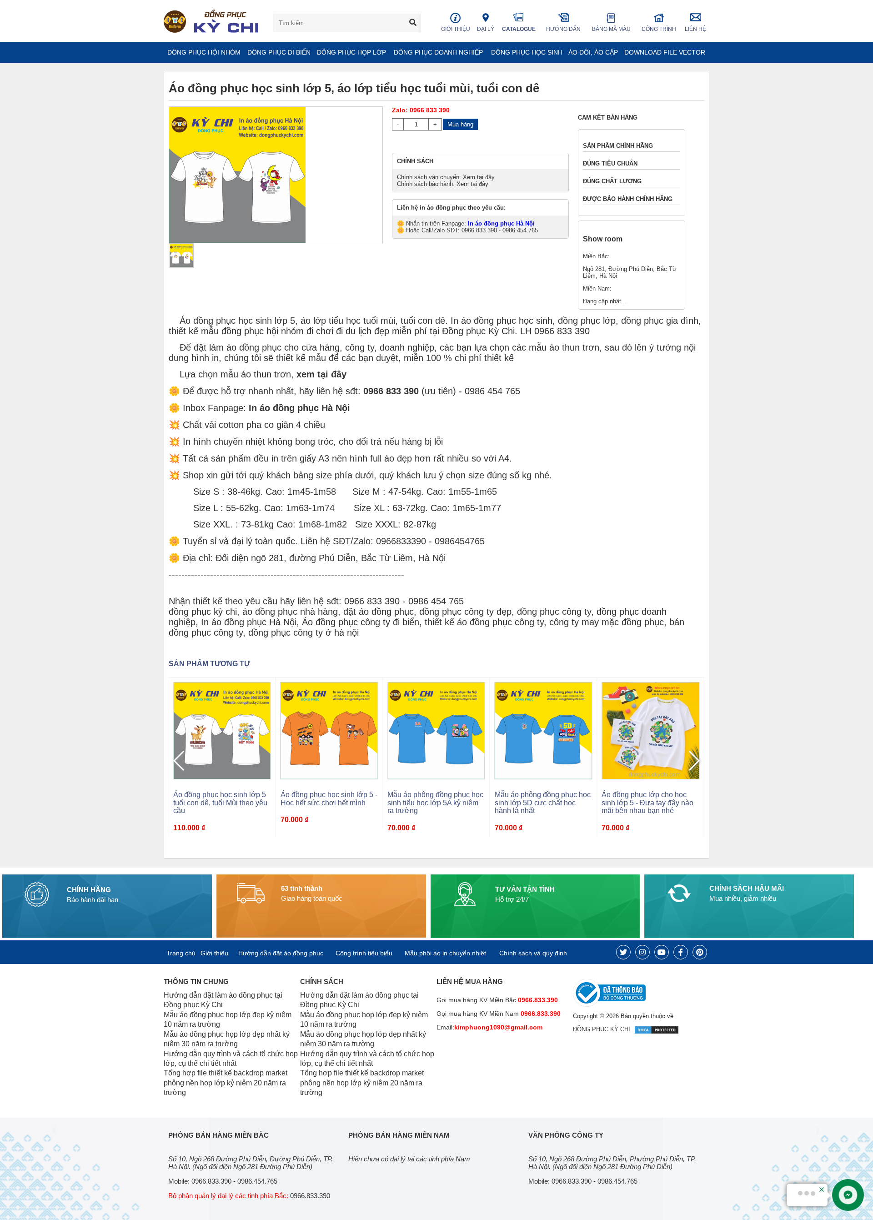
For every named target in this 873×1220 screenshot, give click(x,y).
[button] (693, 761)
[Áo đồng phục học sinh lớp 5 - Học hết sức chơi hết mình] (222, 730)
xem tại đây (321, 374)
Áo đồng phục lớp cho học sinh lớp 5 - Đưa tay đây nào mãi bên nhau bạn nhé (541, 802)
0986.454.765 (257, 1181)
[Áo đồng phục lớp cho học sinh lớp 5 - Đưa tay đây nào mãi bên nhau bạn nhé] (543, 730)
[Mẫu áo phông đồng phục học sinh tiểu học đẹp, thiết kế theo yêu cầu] (650, 730)
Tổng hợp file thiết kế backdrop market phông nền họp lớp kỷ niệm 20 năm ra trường (225, 1082)
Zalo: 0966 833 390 (421, 110)
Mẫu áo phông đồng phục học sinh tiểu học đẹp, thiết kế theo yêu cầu (649, 802)
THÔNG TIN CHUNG (196, 981)
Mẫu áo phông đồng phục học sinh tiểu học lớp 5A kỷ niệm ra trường (328, 802)
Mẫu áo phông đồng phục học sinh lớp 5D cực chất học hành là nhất (435, 802)
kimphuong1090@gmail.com (498, 1027)
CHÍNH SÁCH (321, 981)
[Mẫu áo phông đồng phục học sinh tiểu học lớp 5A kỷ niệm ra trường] (329, 730)
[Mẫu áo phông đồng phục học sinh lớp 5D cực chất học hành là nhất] (436, 730)
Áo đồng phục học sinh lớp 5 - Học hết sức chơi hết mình (221, 799)
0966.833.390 (540, 1013)
